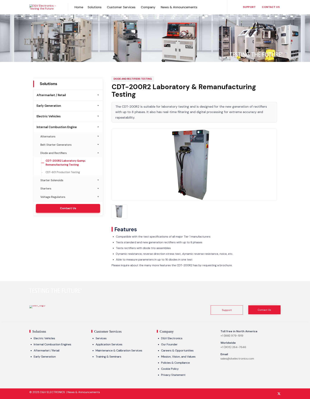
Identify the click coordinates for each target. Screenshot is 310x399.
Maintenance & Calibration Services (119, 350)
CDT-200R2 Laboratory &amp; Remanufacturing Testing (66, 162)
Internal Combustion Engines (52, 344)
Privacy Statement (173, 375)
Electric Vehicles (49, 116)
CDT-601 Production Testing (63, 172)
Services (101, 338)
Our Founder (169, 344)
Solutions (95, 7)
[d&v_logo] (37, 305)
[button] (227, 310)
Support (249, 7)
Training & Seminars (108, 356)
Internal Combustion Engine (57, 127)
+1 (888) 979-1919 (231, 335)
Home (78, 7)
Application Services (109, 344)
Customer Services (121, 7)
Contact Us (271, 7)
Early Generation (49, 106)
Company (148, 7)
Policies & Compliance (175, 363)
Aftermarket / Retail (51, 95)
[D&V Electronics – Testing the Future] (45, 7)
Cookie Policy (170, 369)
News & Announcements (179, 7)
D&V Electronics (171, 338)
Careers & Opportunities (177, 350)
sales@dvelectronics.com (237, 358)
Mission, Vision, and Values (178, 356)
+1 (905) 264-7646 (233, 347)
